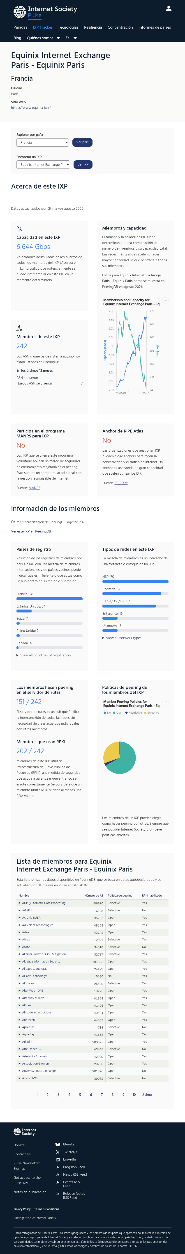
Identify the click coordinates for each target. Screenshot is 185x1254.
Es (67, 38)
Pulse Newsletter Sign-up (27, 1166)
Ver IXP (83, 165)
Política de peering (120, 895)
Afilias (26, 939)
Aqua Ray (28, 1034)
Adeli (25, 932)
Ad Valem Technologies (37, 925)
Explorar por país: (29, 135)
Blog (17, 38)
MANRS (34, 488)
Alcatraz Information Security (41, 961)
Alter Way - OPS (32, 990)
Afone (26, 947)
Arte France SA (32, 1049)
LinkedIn (69, 1160)
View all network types (123, 638)
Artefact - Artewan (34, 1056)
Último (146, 1095)
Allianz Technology (34, 976)
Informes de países (155, 28)
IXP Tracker (42, 28)
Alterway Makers (33, 998)
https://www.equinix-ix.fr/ (31, 108)
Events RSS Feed (71, 1184)
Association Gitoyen (35, 1063)
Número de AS (94, 895)
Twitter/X (70, 1152)
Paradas (20, 28)
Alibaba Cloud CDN (34, 969)
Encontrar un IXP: (29, 157)
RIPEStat (121, 483)
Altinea (26, 1005)
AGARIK (27, 910)
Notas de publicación (30, 1192)
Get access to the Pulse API (27, 1180)
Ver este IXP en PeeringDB (31, 532)
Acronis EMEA (31, 917)
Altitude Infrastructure (36, 1012)
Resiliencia (93, 28)
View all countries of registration (45, 655)
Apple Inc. (28, 1027)
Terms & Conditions (46, 1209)
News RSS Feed (75, 1175)
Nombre (24, 895)
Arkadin (27, 1042)
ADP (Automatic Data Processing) (44, 903)
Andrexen (28, 1020)
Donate (19, 1145)
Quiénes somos (40, 38)
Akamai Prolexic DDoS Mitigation (44, 954)
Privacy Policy (22, 1209)
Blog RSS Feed (74, 1167)
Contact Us (22, 1154)
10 (134, 1095)
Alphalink (28, 983)
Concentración (120, 28)
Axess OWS (29, 1078)
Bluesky (69, 1145)
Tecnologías (68, 28)
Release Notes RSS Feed (74, 1196)
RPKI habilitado (152, 895)
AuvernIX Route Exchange (39, 1071)
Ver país (82, 142)
